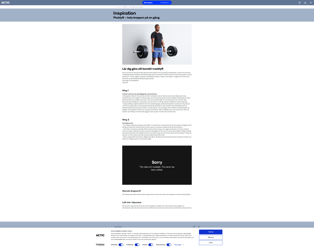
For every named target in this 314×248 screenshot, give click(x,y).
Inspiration (118, 7)
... (113, 7)
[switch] (137, 244)
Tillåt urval (211, 237)
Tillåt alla (210, 232)
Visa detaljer (177, 244)
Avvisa (211, 242)
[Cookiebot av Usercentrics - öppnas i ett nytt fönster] (100, 245)
